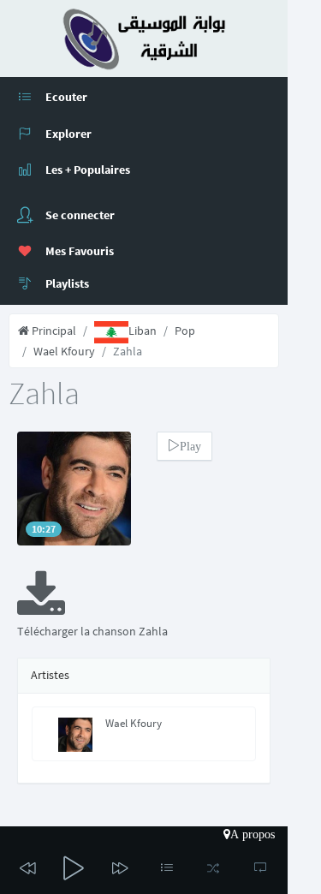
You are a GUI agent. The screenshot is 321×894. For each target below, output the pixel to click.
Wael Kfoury (64, 351)
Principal (52, 330)
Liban (142, 330)
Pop (185, 330)
